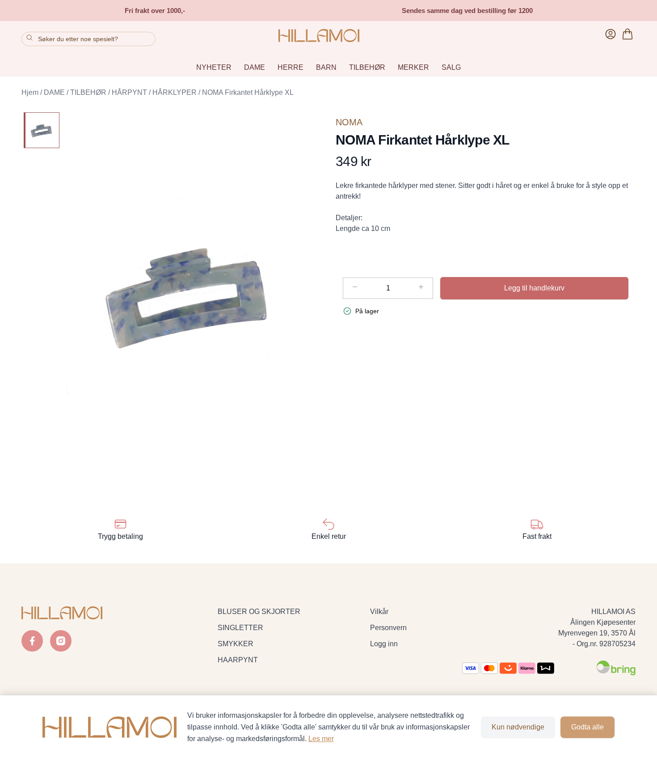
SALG (451, 67)
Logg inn (384, 644)
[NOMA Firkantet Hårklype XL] (41, 130)
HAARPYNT (238, 660)
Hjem (29, 92)
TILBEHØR (367, 67)
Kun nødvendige (518, 727)
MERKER (413, 67)
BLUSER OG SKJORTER (259, 611)
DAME (254, 67)
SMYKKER (235, 644)
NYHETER (214, 67)
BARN (326, 67)
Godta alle (587, 727)
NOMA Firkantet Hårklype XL (248, 92)
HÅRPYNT (129, 92)
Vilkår (379, 611)
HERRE (290, 67)
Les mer (321, 738)
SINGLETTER (240, 627)
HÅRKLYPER (174, 92)
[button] (194, 295)
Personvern (388, 627)
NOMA (349, 122)
